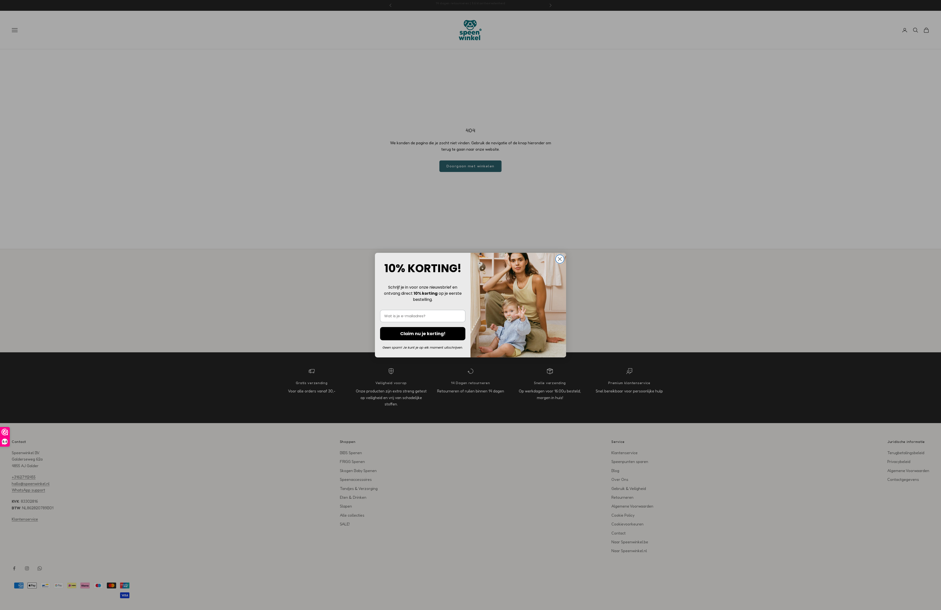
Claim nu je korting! (423, 333)
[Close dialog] (560, 259)
